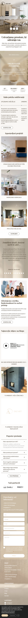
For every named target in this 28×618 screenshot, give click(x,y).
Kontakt (7, 595)
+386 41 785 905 (7, 505)
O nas (6, 591)
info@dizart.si (6, 507)
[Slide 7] (16, 273)
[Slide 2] (6, 273)
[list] (14, 259)
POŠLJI (14, 555)
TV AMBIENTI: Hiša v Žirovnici (14, 395)
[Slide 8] (18, 273)
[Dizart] (6, 3)
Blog (6, 593)
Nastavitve (12, 615)
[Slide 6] (14, 273)
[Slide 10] (21, 273)
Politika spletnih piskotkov (8, 612)
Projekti (7, 588)
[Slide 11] (23, 273)
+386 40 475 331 (7, 503)
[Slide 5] (12, 273)
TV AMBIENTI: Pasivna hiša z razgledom (14, 428)
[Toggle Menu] (25, 3)
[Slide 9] (20, 273)
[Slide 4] (10, 273)
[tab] (13, 82)
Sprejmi (4, 615)
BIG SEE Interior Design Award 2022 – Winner (14, 363)
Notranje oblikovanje (10, 586)
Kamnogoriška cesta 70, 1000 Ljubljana (13, 509)
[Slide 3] (8, 273)
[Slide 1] (5, 273)
